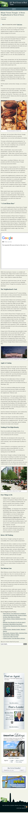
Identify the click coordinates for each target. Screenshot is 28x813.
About (3, 805)
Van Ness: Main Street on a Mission (11, 617)
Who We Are (7, 805)
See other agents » (14, 703)
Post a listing (19, 762)
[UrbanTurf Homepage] (8, 6)
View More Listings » (14, 758)
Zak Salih (4, 19)
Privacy (20, 805)
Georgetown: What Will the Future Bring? (12, 624)
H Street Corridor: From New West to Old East (14, 638)
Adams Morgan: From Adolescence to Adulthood (14, 613)
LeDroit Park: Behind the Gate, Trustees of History (15, 615)
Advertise (16, 805)
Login (12, 760)
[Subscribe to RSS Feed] (26, 806)
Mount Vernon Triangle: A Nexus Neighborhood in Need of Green (13, 13)
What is (20, 760)
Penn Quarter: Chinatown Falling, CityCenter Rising (15, 633)
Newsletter (12, 805)
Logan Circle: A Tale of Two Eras (10, 636)
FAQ (12, 762)
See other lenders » (14, 726)
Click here (19, 24)
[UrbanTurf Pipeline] (14, 788)
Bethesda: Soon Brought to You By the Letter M (14, 622)
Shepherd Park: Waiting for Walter (11, 634)
